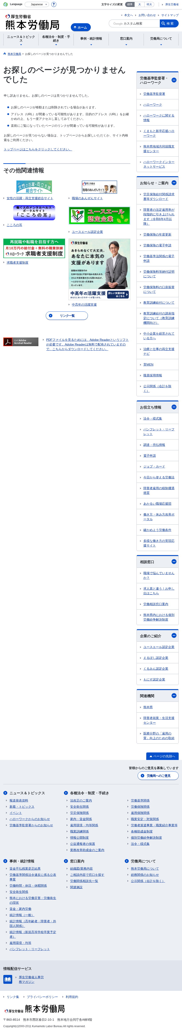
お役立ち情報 (150, 407)
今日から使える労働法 (158, 477)
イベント (16, 813)
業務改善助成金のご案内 (87, 850)
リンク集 (13, 997)
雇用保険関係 (140, 813)
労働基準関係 (140, 800)
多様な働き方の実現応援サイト (158, 543)
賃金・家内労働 (20, 909)
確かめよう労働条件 (157, 530)
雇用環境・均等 (20, 943)
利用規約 (72, 997)
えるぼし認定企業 (155, 658)
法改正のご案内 (81, 800)
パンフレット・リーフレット (158, 432)
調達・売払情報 (154, 445)
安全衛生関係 (79, 806)
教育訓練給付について (158, 302)
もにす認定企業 (154, 679)
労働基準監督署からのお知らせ (31, 825)
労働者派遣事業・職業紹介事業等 (154, 825)
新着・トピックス (22, 806)
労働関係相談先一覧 (84, 881)
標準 (130, 4)
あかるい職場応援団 (157, 503)
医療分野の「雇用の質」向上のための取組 (158, 736)
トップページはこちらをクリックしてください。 (38, 149)
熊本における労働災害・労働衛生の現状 (33, 900)
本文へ (128, 15)
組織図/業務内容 (81, 868)
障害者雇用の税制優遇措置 (158, 490)
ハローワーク (152, 104)
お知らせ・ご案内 (154, 183)
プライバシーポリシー (42, 997)
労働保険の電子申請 (157, 245)
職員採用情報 (152, 375)
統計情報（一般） (22, 915)
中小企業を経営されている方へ (158, 336)
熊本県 (148, 707)
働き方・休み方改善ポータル (158, 517)
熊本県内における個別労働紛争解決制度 (158, 617)
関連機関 (147, 696)
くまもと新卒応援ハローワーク (158, 133)
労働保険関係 (140, 806)
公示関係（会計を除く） (157, 388)
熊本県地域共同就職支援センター (158, 149)
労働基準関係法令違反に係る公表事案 (33, 877)
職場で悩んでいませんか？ (158, 575)
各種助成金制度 (142, 831)
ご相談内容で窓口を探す (87, 875)
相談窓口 (147, 562)
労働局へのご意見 (158, 775)
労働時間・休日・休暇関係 (28, 885)
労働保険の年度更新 (157, 234)
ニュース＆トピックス (27, 793)
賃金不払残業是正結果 (25, 868)
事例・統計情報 (22, 861)
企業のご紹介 (150, 636)
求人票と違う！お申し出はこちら (158, 591)
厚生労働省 (172, 4)
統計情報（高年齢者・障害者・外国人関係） (33, 923)
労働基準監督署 (154, 94)
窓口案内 (77, 861)
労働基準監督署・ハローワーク (154, 80)
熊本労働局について (145, 868)
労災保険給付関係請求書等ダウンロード (158, 196)
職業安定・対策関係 (145, 819)
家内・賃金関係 (81, 819)
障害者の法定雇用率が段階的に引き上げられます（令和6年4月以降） (158, 216)
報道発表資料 (19, 800)
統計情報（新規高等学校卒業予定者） (33, 934)
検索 (170, 23)
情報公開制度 (79, 837)
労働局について (143, 861)
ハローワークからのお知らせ (30, 819)
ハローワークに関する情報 (158, 118)
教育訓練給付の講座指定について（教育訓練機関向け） (158, 318)
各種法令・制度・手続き (89, 793)
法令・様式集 (152, 418)
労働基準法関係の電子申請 (158, 258)
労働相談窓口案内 (155, 604)
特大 (149, 4)
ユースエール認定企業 (158, 647)
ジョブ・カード (154, 466)
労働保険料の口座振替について (158, 289)
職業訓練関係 (79, 831)
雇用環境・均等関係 (84, 825)
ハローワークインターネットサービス (158, 164)
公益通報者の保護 (82, 844)
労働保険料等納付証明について (158, 274)
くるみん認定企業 (155, 668)
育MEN (148, 364)
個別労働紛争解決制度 (146, 837)
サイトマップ (170, 15)
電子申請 (149, 455)
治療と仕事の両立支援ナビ (158, 351)
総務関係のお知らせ (145, 875)
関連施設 (76, 887)
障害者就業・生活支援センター (158, 720)
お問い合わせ (147, 15)
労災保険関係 (79, 813)
